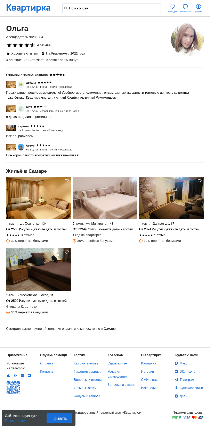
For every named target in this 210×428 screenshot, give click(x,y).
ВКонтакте (187, 371)
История (147, 371)
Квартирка (31, 8)
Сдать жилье (117, 363)
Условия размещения (117, 374)
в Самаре (108, 328)
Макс (183, 363)
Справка (46, 363)
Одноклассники (191, 387)
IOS (8, 375)
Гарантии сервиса (87, 371)
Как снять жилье (86, 363)
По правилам (15, 419)
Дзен (183, 396)
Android (15, 375)
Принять (59, 418)
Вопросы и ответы (88, 379)
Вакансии (148, 387)
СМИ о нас (149, 379)
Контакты (47, 371)
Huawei (22, 375)
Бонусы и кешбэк (87, 396)
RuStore (29, 375)
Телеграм (187, 379)
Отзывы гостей (85, 387)
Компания (148, 363)
